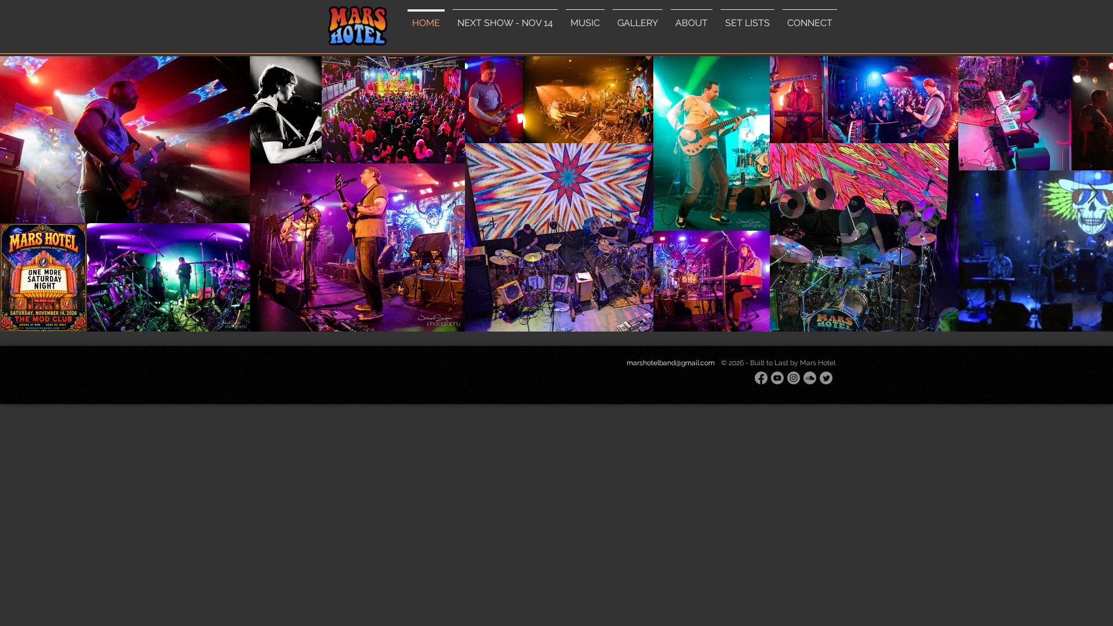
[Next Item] (1093, 194)
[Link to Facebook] (761, 378)
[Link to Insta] (793, 378)
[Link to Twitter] (826, 378)
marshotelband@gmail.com (671, 363)
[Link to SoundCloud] (809, 378)
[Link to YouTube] (777, 378)
